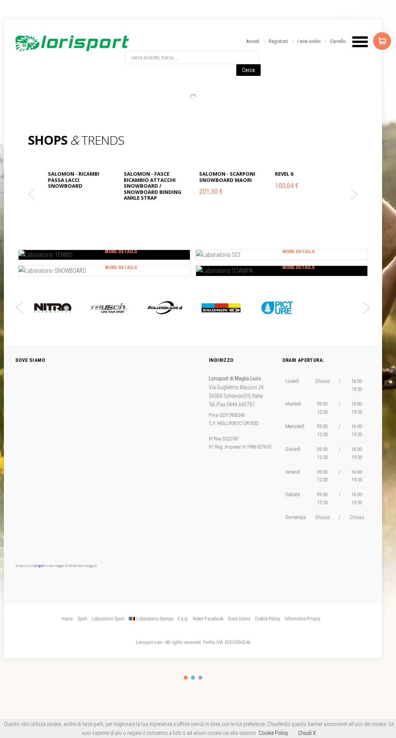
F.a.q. (183, 619)
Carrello (338, 41)
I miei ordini (309, 41)
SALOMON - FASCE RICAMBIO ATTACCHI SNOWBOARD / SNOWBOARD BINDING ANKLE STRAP (152, 185)
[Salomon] (221, 308)
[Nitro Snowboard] (53, 308)
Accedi (252, 41)
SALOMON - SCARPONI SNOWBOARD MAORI (227, 176)
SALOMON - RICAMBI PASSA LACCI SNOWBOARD (73, 179)
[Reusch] (109, 308)
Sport (82, 619)
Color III (200, 678)
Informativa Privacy (302, 619)
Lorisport (72, 43)
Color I (186, 678)
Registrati (278, 41)
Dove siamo (239, 619)
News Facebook (208, 619)
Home (67, 619)
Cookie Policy (267, 619)
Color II (193, 678)
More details (121, 251)
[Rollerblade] (165, 308)
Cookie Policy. (274, 733)
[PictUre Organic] (277, 308)
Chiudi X (307, 733)
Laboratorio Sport (108, 619)
